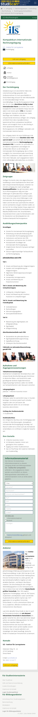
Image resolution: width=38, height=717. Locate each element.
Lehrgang (9, 8)
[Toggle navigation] (35, 3)
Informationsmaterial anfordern (19, 63)
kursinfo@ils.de (12, 658)
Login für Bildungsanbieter (11, 711)
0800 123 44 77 (11, 660)
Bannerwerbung (7, 702)
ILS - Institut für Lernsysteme (13, 47)
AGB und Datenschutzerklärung (12, 683)
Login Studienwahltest (10, 692)
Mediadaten (6, 705)
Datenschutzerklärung (14, 535)
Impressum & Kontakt (9, 689)
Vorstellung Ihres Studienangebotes (13, 699)
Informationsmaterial (14, 518)
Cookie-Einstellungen (9, 686)
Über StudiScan (7, 680)
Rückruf (9, 520)
